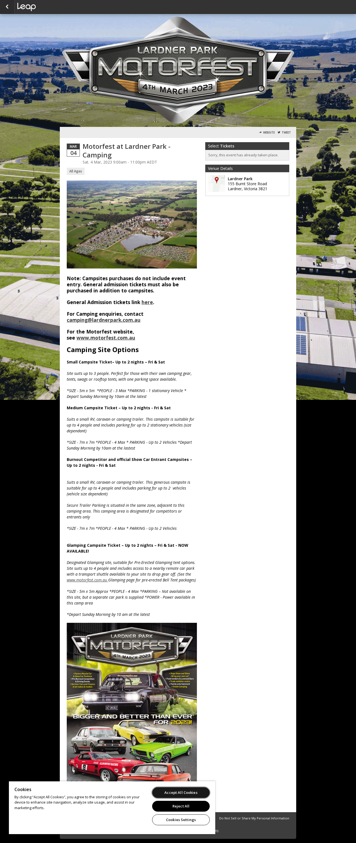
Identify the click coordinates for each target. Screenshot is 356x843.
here (147, 302)
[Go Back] (7, 7)
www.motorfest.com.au (105, 337)
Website (269, 132)
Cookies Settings (181, 819)
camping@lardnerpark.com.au (103, 320)
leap (45, 7)
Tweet (286, 132)
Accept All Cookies (180, 792)
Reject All (180, 806)
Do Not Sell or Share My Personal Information (254, 818)
